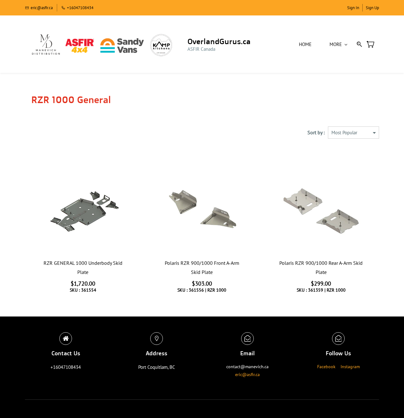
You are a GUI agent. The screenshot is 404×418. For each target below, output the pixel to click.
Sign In (353, 7)
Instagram (350, 366)
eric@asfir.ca (247, 374)
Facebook (326, 366)
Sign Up (372, 7)
